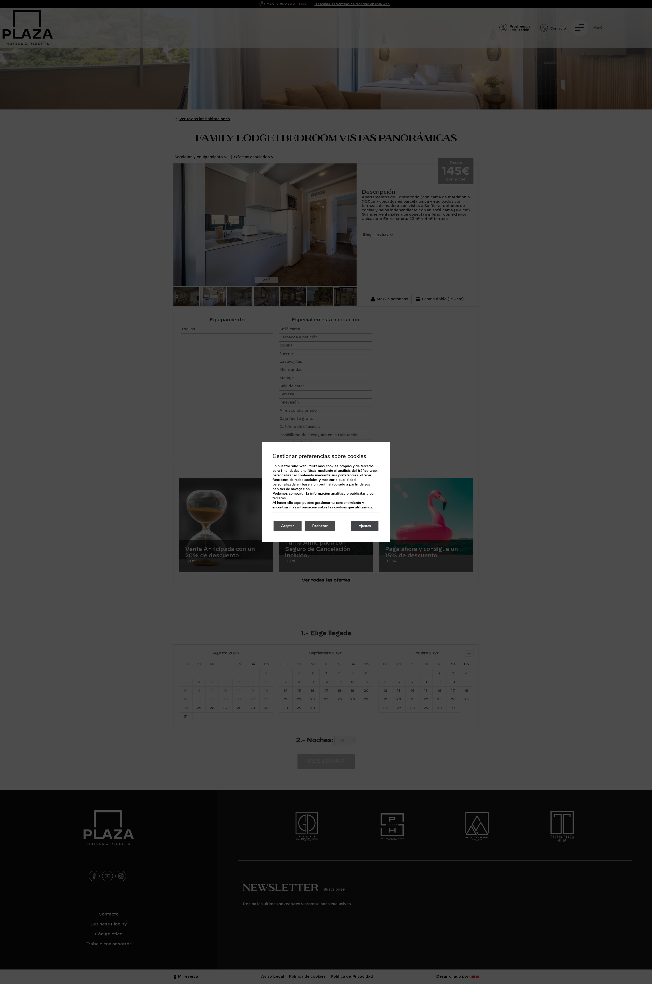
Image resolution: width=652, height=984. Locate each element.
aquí (297, 503)
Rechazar (320, 525)
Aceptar (287, 525)
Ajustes (365, 525)
